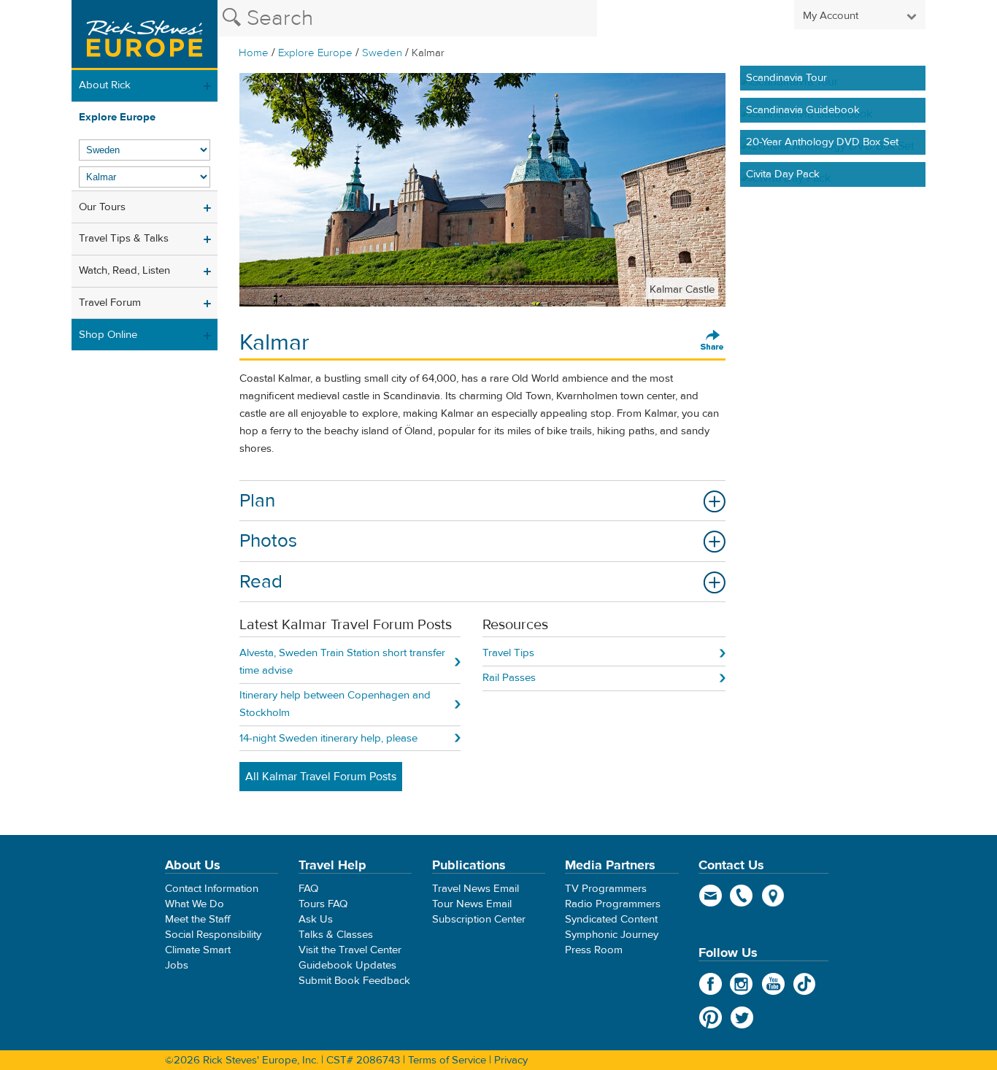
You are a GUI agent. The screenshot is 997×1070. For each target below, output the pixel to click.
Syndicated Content (611, 919)
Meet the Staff (198, 919)
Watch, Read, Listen (124, 270)
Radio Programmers (613, 904)
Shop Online (108, 335)
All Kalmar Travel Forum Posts (320, 776)
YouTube (773, 984)
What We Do (194, 904)
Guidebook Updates (347, 965)
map (773, 895)
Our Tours (102, 207)
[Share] (712, 341)
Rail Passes (509, 678)
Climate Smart (198, 950)
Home (254, 53)
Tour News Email (472, 904)
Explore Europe (315, 53)
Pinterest (710, 1017)
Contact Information (211, 889)
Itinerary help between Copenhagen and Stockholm (335, 704)
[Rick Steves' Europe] (145, 35)
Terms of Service (447, 1060)
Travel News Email (475, 889)
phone (742, 895)
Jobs (176, 965)
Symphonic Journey (611, 935)
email (710, 895)
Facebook (710, 984)
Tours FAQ (323, 904)
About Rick (105, 85)
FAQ (308, 889)
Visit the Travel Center (350, 950)
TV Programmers (606, 889)
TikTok (805, 984)
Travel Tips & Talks (124, 238)
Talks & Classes (336, 935)
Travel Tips (508, 653)
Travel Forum (110, 302)
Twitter (742, 1017)
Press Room (594, 950)
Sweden (382, 53)
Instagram (742, 984)
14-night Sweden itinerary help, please (328, 738)
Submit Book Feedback (354, 981)
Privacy (511, 1060)
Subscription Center (479, 919)
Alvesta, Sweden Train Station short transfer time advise (342, 661)
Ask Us (316, 919)
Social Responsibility (213, 935)
